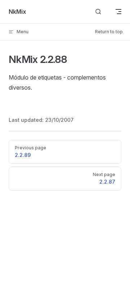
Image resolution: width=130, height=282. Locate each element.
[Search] (98, 12)
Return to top (109, 31)
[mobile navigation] (118, 11)
